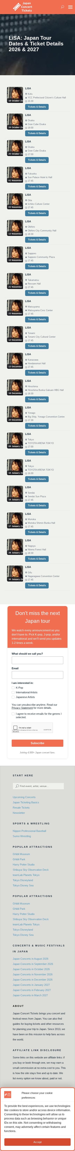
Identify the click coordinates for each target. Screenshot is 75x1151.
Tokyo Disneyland (23, 880)
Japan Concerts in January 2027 (31, 984)
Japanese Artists (25, 697)
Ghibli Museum (21, 854)
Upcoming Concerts (24, 797)
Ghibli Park (19, 859)
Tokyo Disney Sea (23, 885)
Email (15, 668)
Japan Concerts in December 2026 (32, 979)
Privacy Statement (22, 707)
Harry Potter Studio (24, 864)
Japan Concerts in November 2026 (32, 974)
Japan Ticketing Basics (26, 802)
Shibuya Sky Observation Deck (31, 869)
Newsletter (19, 812)
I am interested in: (22, 682)
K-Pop (19, 687)
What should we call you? (27, 653)
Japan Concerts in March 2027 (30, 995)
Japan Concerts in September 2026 (33, 963)
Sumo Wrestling (22, 836)
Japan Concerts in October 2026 (31, 969)
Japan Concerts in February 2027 (32, 990)
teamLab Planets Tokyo (26, 874)
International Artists (27, 692)
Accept (37, 1142)
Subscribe (37, 743)
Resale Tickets (21, 807)
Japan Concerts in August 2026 (30, 958)
